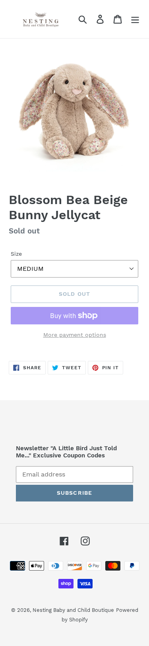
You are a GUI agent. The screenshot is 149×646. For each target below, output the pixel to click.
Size (16, 254)
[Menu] (135, 19)
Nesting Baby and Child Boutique (73, 610)
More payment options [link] (74, 335)
